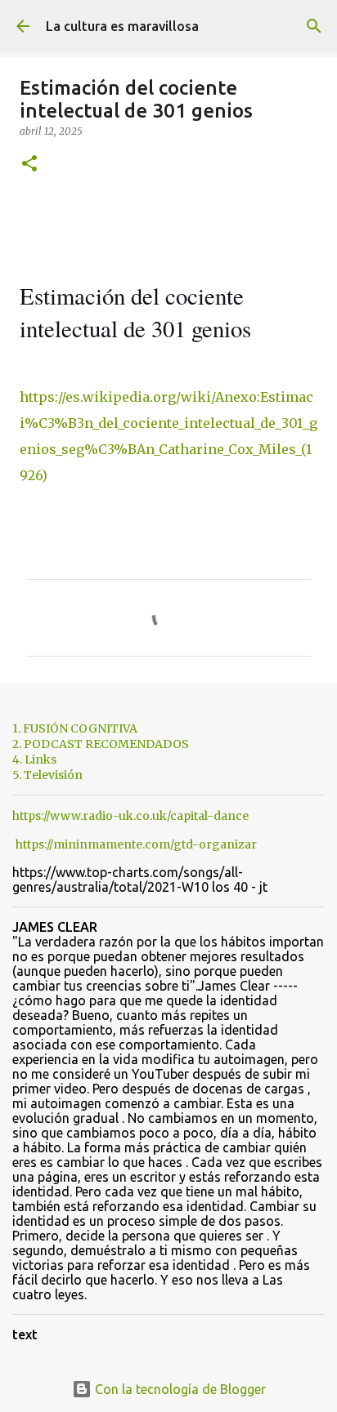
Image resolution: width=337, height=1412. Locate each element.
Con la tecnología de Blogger (179, 1389)
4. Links (34, 759)
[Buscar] (314, 26)
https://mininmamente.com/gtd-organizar (136, 844)
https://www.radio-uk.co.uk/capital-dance (130, 815)
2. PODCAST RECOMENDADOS (100, 744)
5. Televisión (47, 775)
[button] (29, 165)
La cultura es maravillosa (122, 26)
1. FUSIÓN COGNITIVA (74, 728)
